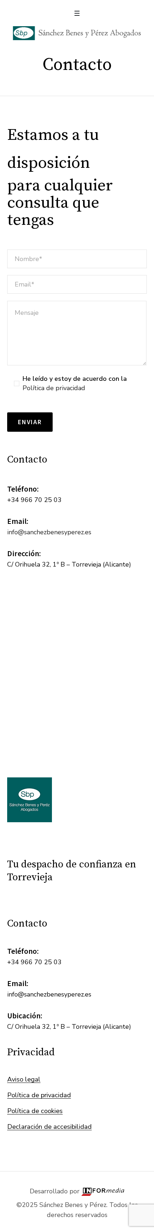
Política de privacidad (54, 388)
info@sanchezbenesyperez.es (49, 532)
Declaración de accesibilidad (49, 1126)
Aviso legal (23, 1079)
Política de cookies (35, 1110)
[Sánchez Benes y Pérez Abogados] (77, 33)
